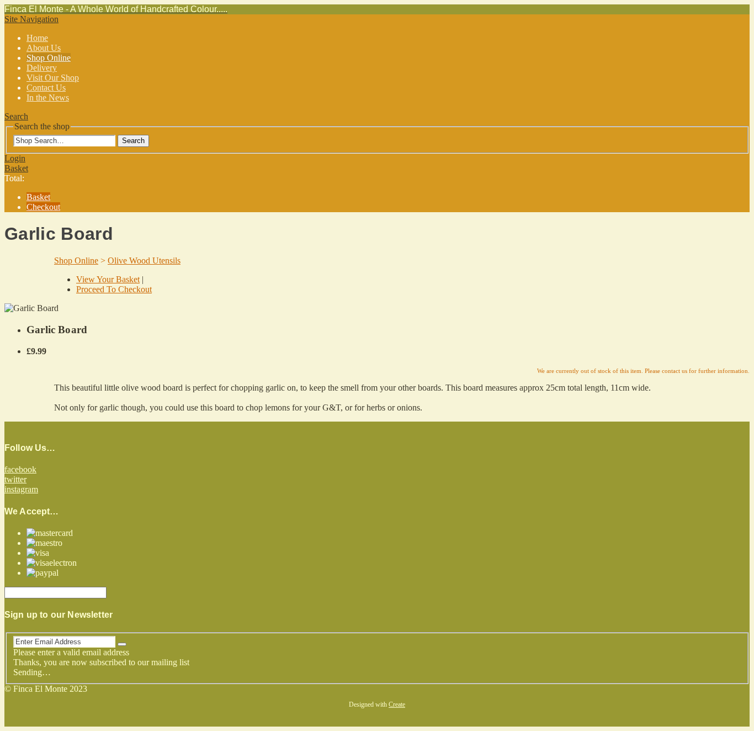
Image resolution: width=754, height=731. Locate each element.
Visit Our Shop (52, 77)
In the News (47, 97)
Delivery (41, 67)
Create (397, 704)
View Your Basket (108, 279)
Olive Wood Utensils (144, 260)
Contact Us (46, 87)
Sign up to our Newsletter (58, 614)
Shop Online (48, 57)
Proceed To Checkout (114, 289)
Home (37, 38)
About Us (43, 47)
